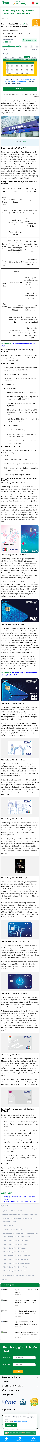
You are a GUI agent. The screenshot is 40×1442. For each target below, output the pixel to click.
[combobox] (24, 1357)
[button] (37, 3)
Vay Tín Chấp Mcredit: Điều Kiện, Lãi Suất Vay (20, 1201)
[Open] (33, 1357)
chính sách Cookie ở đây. (20, 1421)
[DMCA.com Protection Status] (34, 1402)
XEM (18, 1372)
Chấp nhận (11, 1425)
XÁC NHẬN (20, 89)
